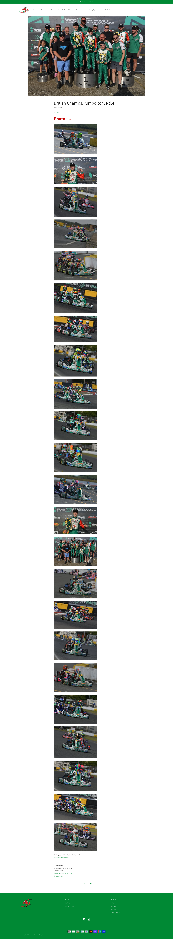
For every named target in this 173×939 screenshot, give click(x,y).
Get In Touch (114, 900)
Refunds (113, 906)
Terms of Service (115, 912)
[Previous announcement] (20, 2)
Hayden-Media (58, 876)
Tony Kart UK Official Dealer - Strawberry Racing (34, 934)
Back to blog (87, 883)
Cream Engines (69, 906)
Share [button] (57, 112)
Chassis (67, 900)
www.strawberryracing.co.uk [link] (63, 873)
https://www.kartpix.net (61, 857)
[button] (36, 10)
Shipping (113, 909)
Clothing (67, 903)
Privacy (113, 903)
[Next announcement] (153, 2)
